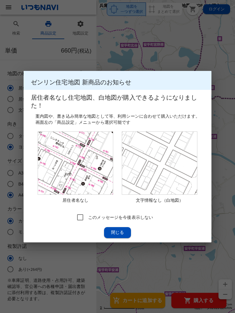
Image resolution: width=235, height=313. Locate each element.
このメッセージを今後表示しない (120, 217)
